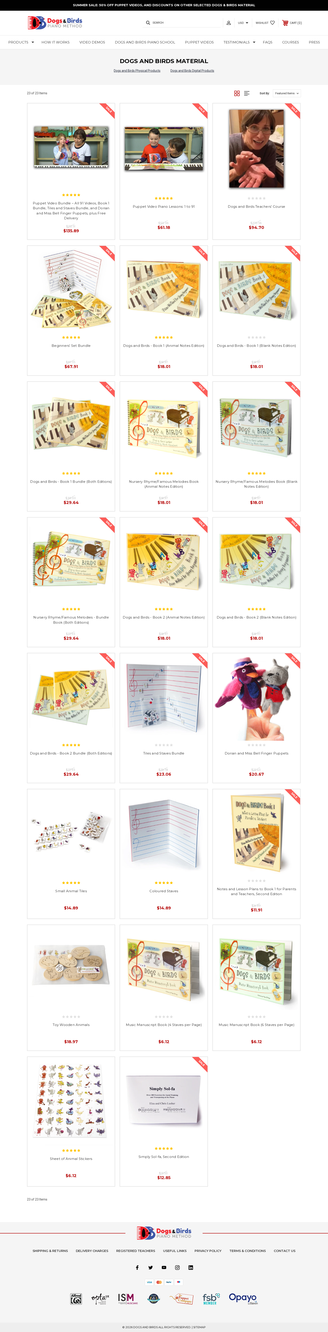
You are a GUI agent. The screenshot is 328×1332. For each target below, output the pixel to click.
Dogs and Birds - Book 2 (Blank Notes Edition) (257, 617)
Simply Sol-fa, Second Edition (164, 1157)
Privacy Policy (208, 1251)
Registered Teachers (135, 1251)
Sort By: (265, 93)
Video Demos (92, 42)
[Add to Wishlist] (76, 183)
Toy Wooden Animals (71, 1025)
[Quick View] (66, 183)
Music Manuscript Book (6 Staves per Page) (257, 1025)
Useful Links (175, 1251)
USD (241, 23)
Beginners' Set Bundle (71, 345)
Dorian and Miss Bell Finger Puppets (257, 753)
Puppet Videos (199, 42)
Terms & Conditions (247, 1251)
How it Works (56, 42)
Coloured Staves (163, 891)
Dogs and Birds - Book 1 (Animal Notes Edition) (164, 345)
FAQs (267, 42)
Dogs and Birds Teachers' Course (256, 206)
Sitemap (199, 1327)
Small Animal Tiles (71, 891)
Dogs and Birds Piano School (145, 42)
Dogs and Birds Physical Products (137, 70)
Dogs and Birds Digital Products (192, 70)
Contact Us (284, 1251)
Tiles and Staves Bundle (164, 753)
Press (314, 42)
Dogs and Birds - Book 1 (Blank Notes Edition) (256, 345)
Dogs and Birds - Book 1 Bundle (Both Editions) (71, 481)
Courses (290, 42)
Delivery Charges (92, 1251)
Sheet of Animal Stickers (71, 1159)
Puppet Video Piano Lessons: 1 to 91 (164, 206)
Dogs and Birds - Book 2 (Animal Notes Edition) (164, 617)
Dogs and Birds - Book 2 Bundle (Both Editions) (71, 753)
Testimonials (237, 42)
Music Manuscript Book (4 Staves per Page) (164, 1025)
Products (18, 42)
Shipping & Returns (50, 1251)
